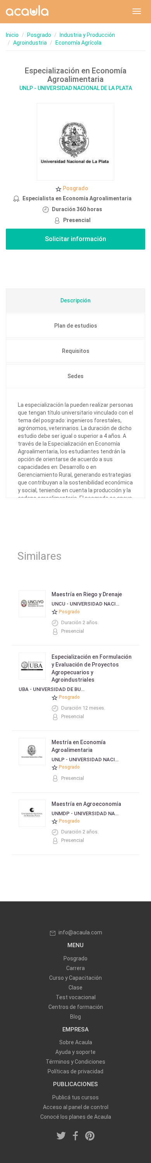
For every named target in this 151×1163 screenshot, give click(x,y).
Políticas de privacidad (75, 1071)
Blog (75, 1017)
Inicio (12, 35)
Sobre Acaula (75, 1042)
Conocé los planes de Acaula (75, 1117)
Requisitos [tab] (75, 351)
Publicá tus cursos (75, 1097)
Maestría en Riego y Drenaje (86, 594)
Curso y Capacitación (75, 978)
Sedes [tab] (75, 376)
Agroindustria (30, 43)
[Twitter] (61, 1136)
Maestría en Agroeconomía (86, 804)
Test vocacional (76, 997)
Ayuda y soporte (75, 1052)
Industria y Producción (87, 35)
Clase (75, 987)
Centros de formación (75, 1007)
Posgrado (39, 35)
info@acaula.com (80, 932)
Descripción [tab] (75, 300)
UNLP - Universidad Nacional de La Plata (75, 88)
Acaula (27, 11)
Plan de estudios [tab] (75, 326)
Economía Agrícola (78, 43)
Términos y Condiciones (75, 1062)
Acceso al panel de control (75, 1107)
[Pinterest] (89, 1136)
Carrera (75, 968)
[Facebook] (75, 1136)
